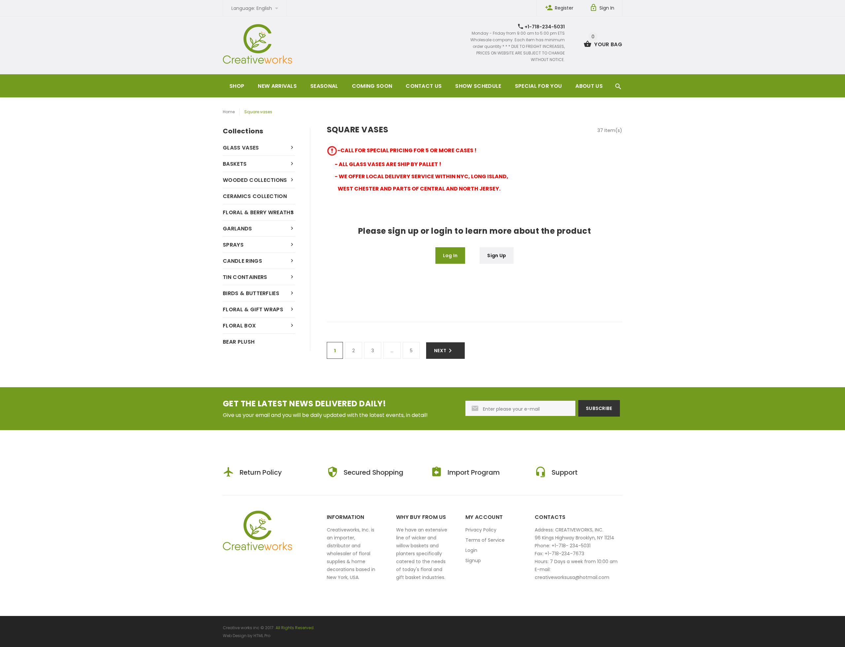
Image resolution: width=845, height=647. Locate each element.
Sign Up (496, 255)
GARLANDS (237, 228)
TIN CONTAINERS (245, 277)
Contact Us (424, 86)
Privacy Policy (480, 530)
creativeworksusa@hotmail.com (572, 577)
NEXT (440, 350)
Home (229, 112)
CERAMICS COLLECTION (255, 196)
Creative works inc (241, 627)
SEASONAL (324, 86)
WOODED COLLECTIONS (255, 180)
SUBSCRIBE (599, 408)
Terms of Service (485, 540)
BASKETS (235, 164)
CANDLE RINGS (242, 261)
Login (471, 550)
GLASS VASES (241, 148)
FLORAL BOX (239, 325)
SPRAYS (233, 245)
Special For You (538, 86)
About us (589, 86)
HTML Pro (262, 635)
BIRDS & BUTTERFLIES (251, 293)
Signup (473, 560)
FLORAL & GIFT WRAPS (253, 309)
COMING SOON (372, 86)
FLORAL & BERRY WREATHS (258, 212)
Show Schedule (478, 86)
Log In (450, 255)
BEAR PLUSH (238, 342)
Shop (236, 86)
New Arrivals (277, 86)
